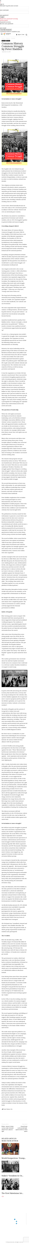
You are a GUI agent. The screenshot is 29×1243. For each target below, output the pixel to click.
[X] (7, 55)
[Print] (14, 55)
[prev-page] (2, 1196)
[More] (22, 55)
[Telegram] (18, 55)
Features (8, 38)
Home (3, 38)
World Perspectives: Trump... (14, 1158)
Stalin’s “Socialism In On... (12, 1175)
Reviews (13, 38)
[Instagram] (15, 1235)
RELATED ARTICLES (9, 1139)
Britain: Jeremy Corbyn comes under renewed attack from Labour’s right (8, 1129)
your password (4, 15)
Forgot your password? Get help (9, 18)
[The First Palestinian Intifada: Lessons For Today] (14, 1184)
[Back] (0, 2)
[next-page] (3, 1196)
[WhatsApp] (10, 55)
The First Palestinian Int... (12, 1193)
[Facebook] (3, 55)
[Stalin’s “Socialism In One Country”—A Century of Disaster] (14, 1166)
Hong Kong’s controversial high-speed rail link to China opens (21, 1129)
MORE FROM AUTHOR (10, 1141)
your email (3, 28)
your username (4, 10)
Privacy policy (4, 20)
